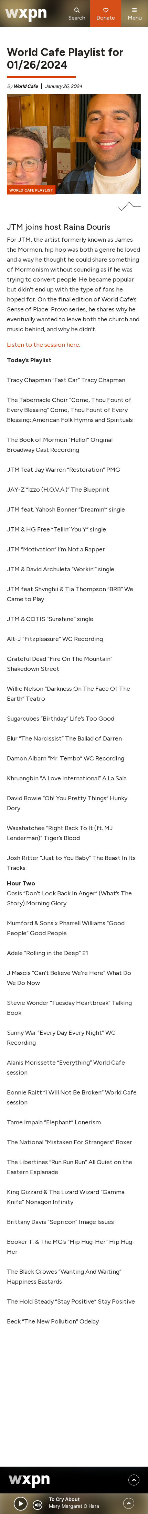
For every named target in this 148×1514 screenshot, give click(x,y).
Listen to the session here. (43, 344)
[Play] (21, 1504)
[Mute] (37, 1505)
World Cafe (25, 86)
